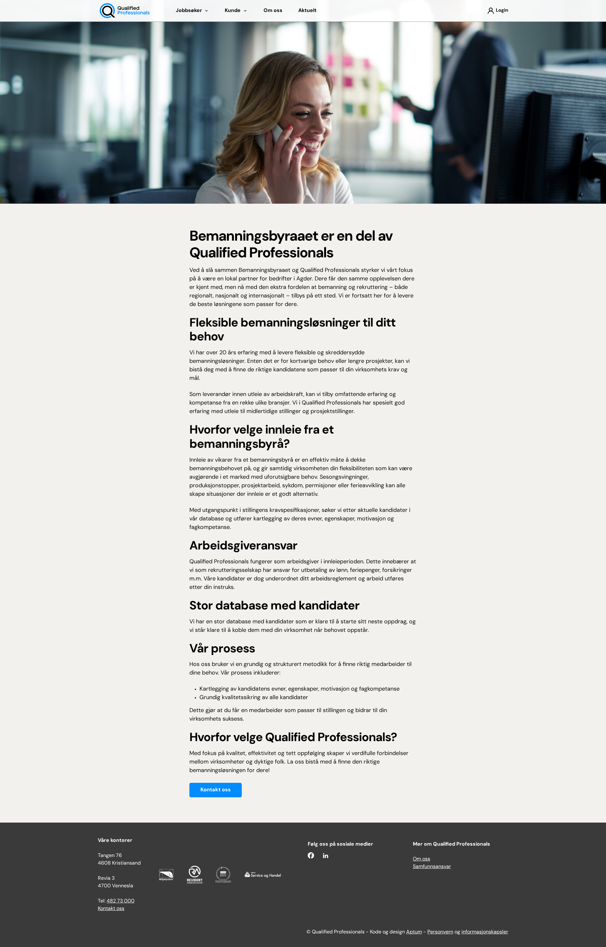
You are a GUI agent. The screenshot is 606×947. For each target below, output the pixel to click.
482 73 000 (120, 901)
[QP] (125, 11)
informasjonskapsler (484, 932)
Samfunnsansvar (432, 866)
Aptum (414, 932)
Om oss (421, 859)
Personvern (440, 932)
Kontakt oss (215, 790)
